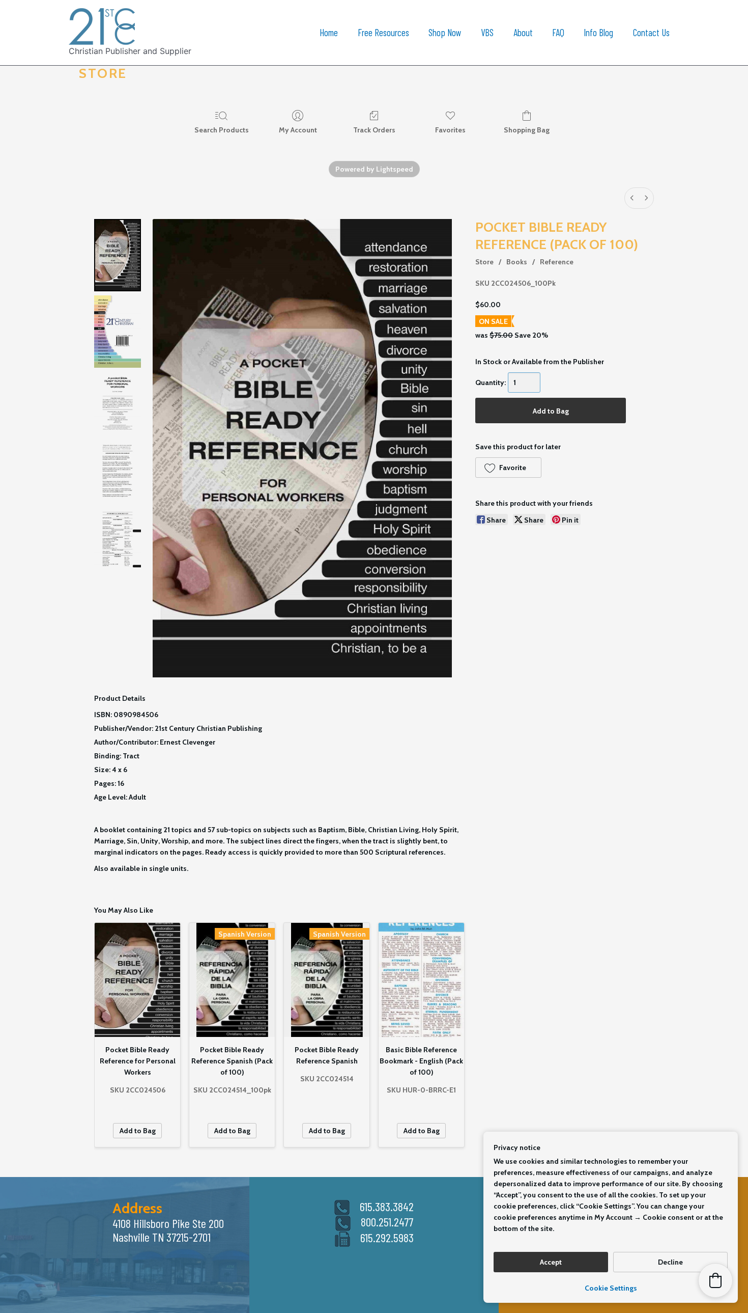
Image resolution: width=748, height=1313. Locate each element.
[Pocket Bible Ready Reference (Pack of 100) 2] (117, 403)
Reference (556, 261)
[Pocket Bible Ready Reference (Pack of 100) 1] (117, 331)
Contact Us (651, 32)
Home (329, 32)
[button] (508, 467)
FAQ (558, 32)
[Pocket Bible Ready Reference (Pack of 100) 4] (117, 539)
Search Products (221, 129)
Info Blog (598, 32)
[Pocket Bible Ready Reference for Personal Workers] (137, 980)
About (523, 32)
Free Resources (383, 32)
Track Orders (374, 129)
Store (484, 261)
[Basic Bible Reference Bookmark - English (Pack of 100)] (421, 980)
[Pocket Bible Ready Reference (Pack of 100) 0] (117, 255)
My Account (298, 129)
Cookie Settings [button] (611, 1288)
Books (516, 261)
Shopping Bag (527, 129)
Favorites (450, 129)
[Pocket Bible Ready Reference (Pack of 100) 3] (117, 471)
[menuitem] (632, 198)
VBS (487, 32)
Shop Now (445, 32)
